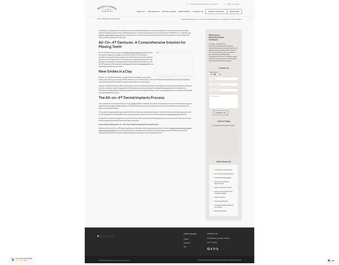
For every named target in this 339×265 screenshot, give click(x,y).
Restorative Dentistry (213, 19)
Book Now (234, 11)
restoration (143, 64)
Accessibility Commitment (227, 260)
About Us (141, 11)
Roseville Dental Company (188, 19)
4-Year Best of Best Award (223, 170)
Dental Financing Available (222, 178)
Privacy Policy (214, 260)
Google (185, 239)
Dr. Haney (132, 104)
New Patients (184, 11)
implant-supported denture (133, 53)
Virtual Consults (216, 11)
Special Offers (169, 11)
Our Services (154, 11)
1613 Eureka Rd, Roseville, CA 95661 (203, 4)
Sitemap (238, 260)
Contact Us (198, 11)
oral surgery (172, 114)
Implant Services (219, 197)
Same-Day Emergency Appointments (221, 182)
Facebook (186, 243)
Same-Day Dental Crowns (222, 187)
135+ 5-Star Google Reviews (223, 174)
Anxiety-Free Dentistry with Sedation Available (223, 192)
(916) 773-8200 (212, 242)
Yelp (184, 247)
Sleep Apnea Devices (221, 201)
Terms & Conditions (203, 260)
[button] (226, 141)
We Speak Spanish (220, 211)
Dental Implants (225, 19)
